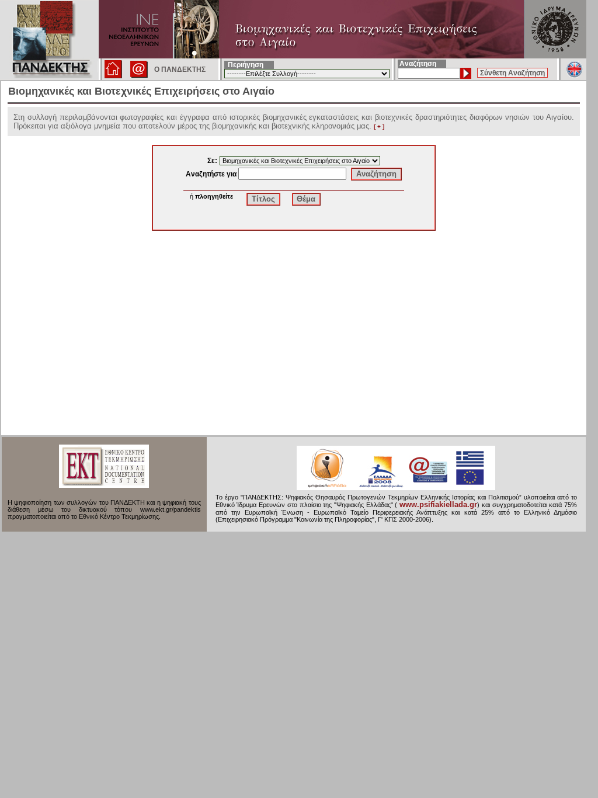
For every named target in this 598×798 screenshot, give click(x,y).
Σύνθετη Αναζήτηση (512, 73)
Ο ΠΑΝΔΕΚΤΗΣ (180, 69)
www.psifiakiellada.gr (438, 505)
